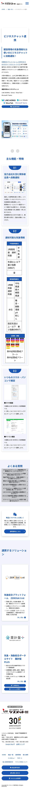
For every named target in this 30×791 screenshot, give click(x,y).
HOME (3, 9)
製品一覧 (10, 9)
